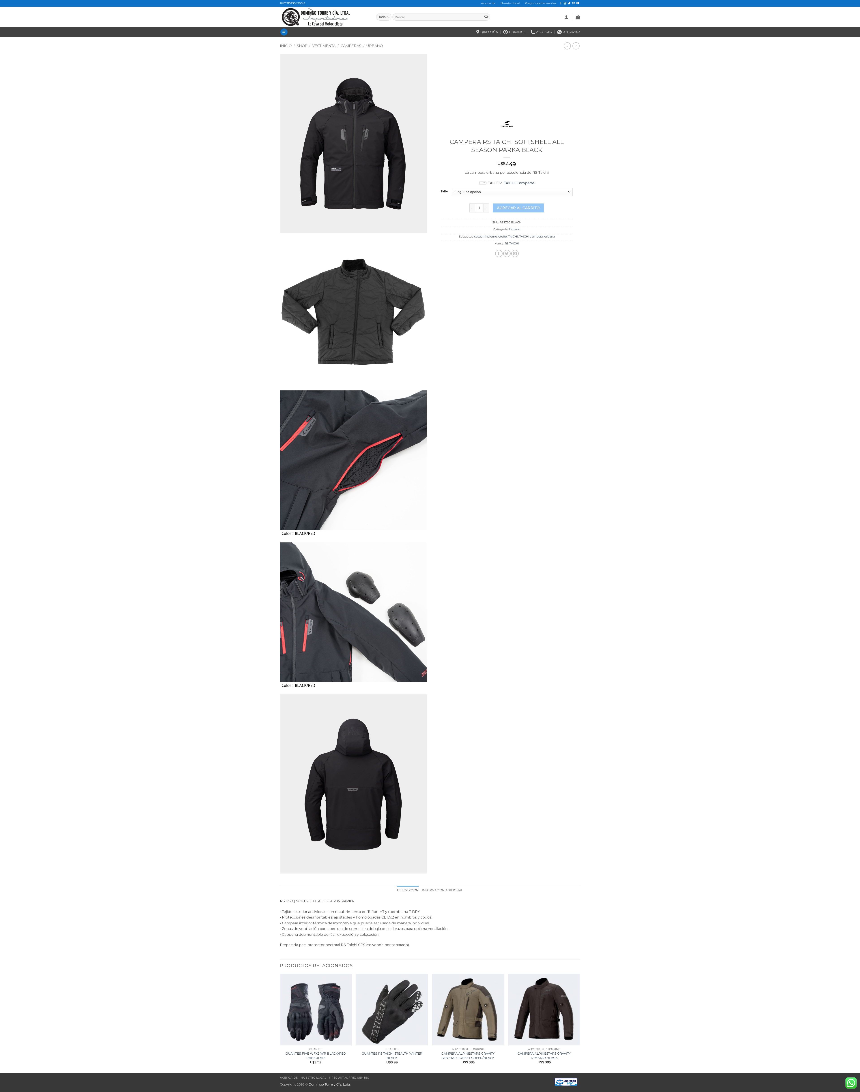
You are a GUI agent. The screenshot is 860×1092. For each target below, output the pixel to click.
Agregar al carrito (518, 208)
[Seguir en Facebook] (560, 3)
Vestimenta (323, 46)
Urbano (374, 46)
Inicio (286, 46)
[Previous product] (575, 45)
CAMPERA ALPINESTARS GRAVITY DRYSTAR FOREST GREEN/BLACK (468, 1055)
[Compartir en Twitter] (507, 253)
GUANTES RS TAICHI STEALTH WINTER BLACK (392, 1055)
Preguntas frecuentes (540, 3)
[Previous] (280, 1023)
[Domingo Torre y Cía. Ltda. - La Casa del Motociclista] (325, 17)
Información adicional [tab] (442, 890)
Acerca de (488, 3)
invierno (491, 236)
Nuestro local (510, 3)
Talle (444, 191)
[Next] (579, 1023)
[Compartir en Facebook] (499, 253)
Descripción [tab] (408, 890)
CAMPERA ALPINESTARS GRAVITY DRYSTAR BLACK (544, 1055)
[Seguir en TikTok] (569, 3)
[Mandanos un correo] (573, 3)
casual (479, 236)
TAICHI (513, 236)
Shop (302, 46)
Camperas (351, 46)
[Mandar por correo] (515, 253)
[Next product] (567, 45)
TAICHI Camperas (519, 183)
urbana (549, 236)
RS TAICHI (512, 243)
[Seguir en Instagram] (565, 3)
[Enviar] (486, 17)
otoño (502, 236)
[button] (566, 17)
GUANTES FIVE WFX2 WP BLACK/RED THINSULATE (316, 1055)
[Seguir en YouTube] (577, 3)
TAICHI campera (531, 236)
